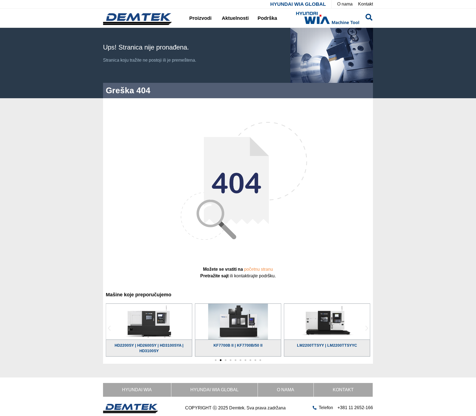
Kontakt (343, 389)
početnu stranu (258, 269)
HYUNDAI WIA (137, 389)
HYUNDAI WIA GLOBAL (298, 4)
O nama (285, 389)
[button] (109, 328)
